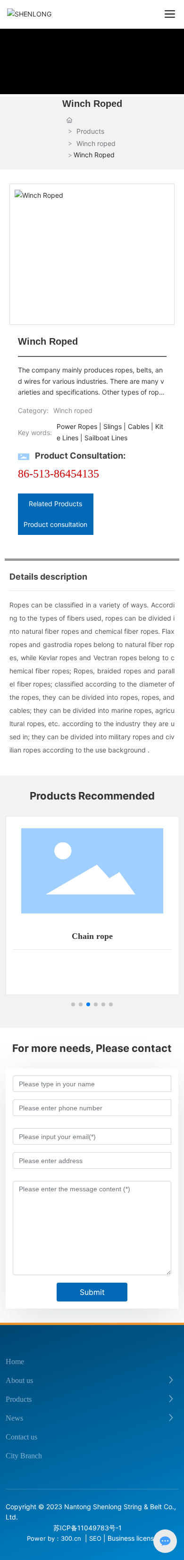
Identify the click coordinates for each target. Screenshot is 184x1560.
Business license (133, 1538)
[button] (73, 1004)
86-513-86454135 (58, 474)
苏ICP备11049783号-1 (87, 1528)
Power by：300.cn (55, 1538)
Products (90, 131)
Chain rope (92, 936)
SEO (95, 1538)
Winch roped (96, 143)
